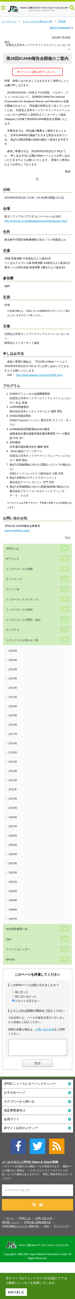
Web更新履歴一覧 (17, 928)
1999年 (12, 900)
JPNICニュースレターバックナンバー (30, 1083)
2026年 (12, 650)
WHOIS (10, 959)
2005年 (12, 844)
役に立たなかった (26, 996)
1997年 (12, 918)
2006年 (12, 835)
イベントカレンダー (18, 949)
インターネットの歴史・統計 (23, 619)
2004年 (12, 854)
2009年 (12, 807)
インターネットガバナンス (22, 599)
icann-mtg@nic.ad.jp (16, 530)
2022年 (12, 687)
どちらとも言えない (27, 1000)
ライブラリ (12, 629)
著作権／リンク (10, 1222)
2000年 (12, 891)
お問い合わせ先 (44, 1029)
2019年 (12, 715)
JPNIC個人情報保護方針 (37, 1222)
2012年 (12, 780)
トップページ (9, 21)
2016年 (12, 743)
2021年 (12, 697)
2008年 (12, 817)
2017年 (12, 734)
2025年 (12, 660)
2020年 (12, 706)
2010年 (62, 21)
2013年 (12, 771)
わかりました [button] (16, 1292)
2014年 (12, 761)
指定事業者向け (14, 1110)
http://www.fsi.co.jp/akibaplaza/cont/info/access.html (35, 220)
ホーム (10, 1218)
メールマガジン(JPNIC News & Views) (27, 1162)
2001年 (12, 881)
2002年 (12, 872)
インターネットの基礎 (19, 568)
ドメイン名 (12, 589)
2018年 (12, 724)
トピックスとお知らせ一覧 (37, 21)
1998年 (12, 909)
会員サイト (11, 1119)
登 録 (37, 1205)
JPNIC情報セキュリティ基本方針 (20, 1226)
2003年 (12, 863)
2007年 (12, 826)
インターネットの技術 (19, 609)
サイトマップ (14, 579)
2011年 (12, 789)
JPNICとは (12, 548)
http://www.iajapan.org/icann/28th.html (39, 374)
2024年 (12, 669)
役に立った (21, 992)
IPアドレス (12, 558)
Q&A (8, 939)
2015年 (12, 752)
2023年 (12, 678)
